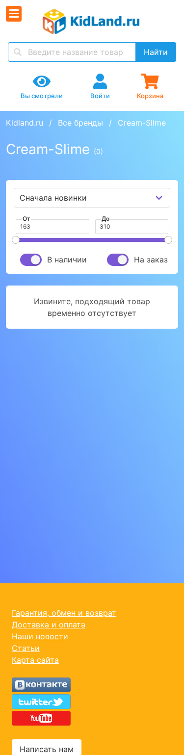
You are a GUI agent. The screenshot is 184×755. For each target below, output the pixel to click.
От (26, 218)
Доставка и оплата (48, 624)
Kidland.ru (24, 123)
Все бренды (80, 123)
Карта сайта (35, 660)
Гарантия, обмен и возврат (64, 613)
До (105, 218)
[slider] (16, 240)
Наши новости (40, 636)
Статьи (26, 648)
